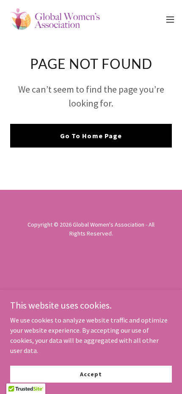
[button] (170, 19)
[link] (54, 19)
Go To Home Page (90, 135)
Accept (91, 374)
